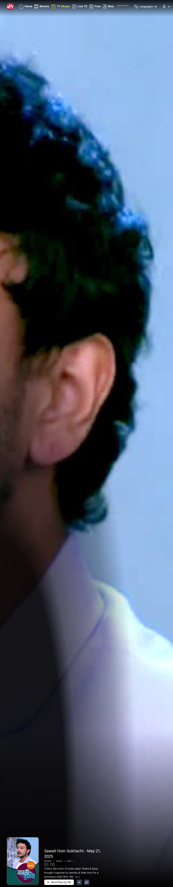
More (77, 877)
